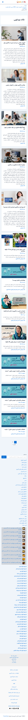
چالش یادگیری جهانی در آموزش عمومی (15, 85)
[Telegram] (12, 708)
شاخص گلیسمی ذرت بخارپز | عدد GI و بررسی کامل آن (12, 555)
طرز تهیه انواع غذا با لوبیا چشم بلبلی (20, 576)
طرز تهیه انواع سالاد (23, 645)
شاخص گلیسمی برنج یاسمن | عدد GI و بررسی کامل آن (12, 536)
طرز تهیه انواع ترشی (23, 619)
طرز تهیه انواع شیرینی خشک (22, 573)
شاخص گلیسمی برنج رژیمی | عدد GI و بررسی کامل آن (12, 528)
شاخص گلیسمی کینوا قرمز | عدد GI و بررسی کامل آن (11, 563)
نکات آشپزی (18, 258)
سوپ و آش (24, 483)
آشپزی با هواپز (24, 460)
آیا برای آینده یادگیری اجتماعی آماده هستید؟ (14, 207)
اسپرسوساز (14, 687)
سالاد (25, 476)
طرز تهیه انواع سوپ (23, 571)
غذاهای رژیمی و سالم (22, 492)
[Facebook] (18, 708)
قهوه (14, 683)
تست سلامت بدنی (14, 699)
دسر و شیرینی (24, 471)
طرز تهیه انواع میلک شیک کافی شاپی (20, 607)
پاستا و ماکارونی (23, 514)
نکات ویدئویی (22, 63)
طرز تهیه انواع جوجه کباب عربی (21, 600)
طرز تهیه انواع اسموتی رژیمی (22, 581)
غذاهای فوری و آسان (22, 494)
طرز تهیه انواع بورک (23, 593)
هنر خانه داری (24, 512)
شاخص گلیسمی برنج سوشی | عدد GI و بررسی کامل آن (12, 540)
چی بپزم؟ (14, 661)
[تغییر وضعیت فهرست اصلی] (2, 2)
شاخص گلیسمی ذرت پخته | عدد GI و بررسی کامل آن (11, 559)
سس (25, 480)
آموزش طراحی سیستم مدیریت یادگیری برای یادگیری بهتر (14, 43)
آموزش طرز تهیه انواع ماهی (22, 641)
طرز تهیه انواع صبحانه (23, 602)
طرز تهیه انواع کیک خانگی (22, 626)
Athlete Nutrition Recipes (14, 706)
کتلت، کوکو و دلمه (23, 523)
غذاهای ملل (24, 496)
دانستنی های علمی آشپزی (15, 289)
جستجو (25, 454)
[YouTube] (10, 708)
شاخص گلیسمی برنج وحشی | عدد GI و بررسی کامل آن (12, 547)
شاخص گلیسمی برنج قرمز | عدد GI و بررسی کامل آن (11, 544)
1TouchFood (5, 716)
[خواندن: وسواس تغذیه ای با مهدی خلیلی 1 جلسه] (13, 391)
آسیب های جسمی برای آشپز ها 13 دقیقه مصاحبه (15, 250)
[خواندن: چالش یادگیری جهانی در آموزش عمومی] (13, 76)
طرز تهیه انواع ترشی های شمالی (21, 569)
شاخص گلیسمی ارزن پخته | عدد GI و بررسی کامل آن (11, 551)
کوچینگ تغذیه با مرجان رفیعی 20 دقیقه (15, 342)
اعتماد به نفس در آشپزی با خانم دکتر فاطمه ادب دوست (14, 312)
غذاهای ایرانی (24, 487)
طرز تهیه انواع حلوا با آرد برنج (22, 609)
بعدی (14, 444)
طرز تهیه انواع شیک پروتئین (22, 585)
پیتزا (26, 516)
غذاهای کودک (24, 498)
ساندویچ (25, 478)
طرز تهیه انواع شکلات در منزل (22, 633)
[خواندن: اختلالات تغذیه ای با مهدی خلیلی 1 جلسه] (13, 420)
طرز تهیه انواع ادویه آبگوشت (22, 643)
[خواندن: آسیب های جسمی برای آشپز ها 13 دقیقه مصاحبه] (13, 240)
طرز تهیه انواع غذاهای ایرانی (22, 624)
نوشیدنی (25, 505)
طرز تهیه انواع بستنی (23, 638)
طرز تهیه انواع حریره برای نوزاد (21, 590)
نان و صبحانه (24, 503)
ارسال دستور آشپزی (14, 676)
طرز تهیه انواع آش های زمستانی (21, 612)
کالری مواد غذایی (23, 521)
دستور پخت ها (14, 656)
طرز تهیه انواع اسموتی (23, 566)
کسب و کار (24, 525)
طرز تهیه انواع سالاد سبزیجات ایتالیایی (20, 650)
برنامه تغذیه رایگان (14, 689)
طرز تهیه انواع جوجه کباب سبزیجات (20, 605)
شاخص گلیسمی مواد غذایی (21, 485)
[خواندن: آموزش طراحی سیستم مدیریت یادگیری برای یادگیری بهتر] (13, 33)
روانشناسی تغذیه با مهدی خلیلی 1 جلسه (15, 371)
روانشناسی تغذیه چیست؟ (18, 280)
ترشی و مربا (24, 467)
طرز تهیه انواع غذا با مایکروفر (22, 631)
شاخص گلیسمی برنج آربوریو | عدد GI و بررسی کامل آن (12, 532)
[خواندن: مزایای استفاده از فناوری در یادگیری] (13, 155)
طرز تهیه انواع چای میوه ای (22, 595)
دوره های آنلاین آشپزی (14, 657)
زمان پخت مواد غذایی (22, 474)
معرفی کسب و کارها (14, 670)
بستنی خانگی (24, 465)
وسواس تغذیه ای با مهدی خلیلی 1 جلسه (15, 400)
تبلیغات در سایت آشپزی (14, 673)
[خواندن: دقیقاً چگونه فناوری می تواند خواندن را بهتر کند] (13, 118)
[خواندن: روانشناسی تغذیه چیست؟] (13, 271)
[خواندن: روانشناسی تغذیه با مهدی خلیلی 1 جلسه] (13, 362)
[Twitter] (16, 708)
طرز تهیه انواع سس (23, 629)
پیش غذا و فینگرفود (23, 518)
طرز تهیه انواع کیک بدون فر (22, 583)
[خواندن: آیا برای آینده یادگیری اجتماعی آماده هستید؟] (13, 198)
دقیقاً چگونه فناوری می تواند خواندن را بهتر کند (14, 128)
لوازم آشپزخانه (24, 500)
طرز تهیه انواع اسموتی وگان (22, 617)
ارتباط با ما (14, 662)
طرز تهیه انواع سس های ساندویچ (21, 614)
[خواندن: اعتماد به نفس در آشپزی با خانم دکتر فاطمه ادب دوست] (13, 302)
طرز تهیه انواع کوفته (23, 636)
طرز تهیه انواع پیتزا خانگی (22, 648)
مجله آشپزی (14, 680)
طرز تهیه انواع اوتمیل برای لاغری (21, 588)
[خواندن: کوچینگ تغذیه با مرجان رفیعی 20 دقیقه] (13, 332)
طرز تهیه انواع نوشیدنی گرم (22, 578)
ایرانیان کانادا (24, 462)
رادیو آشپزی (14, 659)
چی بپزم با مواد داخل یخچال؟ (14, 692)
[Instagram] (14, 708)
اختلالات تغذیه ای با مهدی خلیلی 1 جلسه (15, 429)
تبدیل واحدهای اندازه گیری (14, 696)
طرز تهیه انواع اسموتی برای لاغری (21, 621)
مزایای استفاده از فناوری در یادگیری (16, 165)
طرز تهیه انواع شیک (23, 597)
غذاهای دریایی (24, 489)
